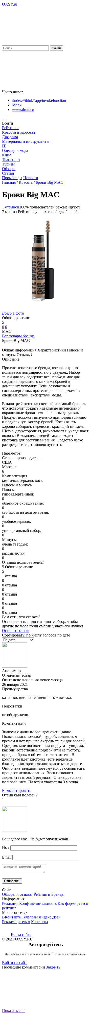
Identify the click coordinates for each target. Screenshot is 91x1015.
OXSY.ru (9, 4)
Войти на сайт (14, 962)
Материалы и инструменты (25, 141)
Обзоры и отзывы (17, 894)
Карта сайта (21, 934)
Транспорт (11, 159)
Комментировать (16, 790)
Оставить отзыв (15, 630)
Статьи (8, 173)
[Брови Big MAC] (40, 308)
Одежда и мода (15, 150)
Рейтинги (10, 128)
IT (4, 146)
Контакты (39, 921)
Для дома (10, 137)
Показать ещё (13, 1010)
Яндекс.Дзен (50, 917)
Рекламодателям (16, 921)
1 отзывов (10, 207)
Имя (5, 848)
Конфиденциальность (38, 903)
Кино (6, 155)
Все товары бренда (18, 336)
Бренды (57, 894)
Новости (30, 178)
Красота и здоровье (18, 132)
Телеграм (30, 917)
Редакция (10, 903)
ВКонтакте (11, 917)
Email (6, 857)
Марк (16, 105)
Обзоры (8, 169)
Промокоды (12, 178)
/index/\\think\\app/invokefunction (39, 100)
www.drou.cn (23, 109)
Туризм (8, 164)
